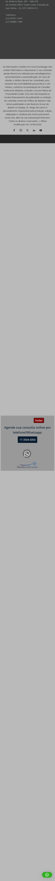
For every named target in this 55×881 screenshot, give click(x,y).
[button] (47, 875)
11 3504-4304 (27, 439)
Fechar (38, 420)
